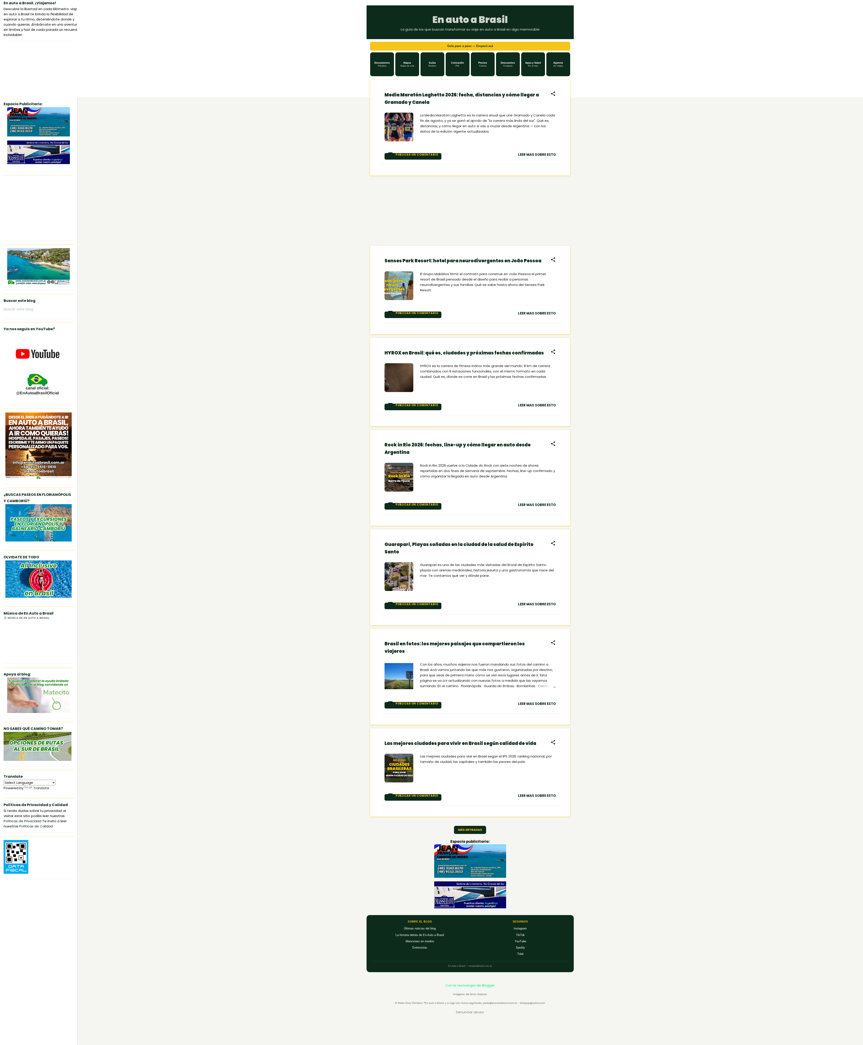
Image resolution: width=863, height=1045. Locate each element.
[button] (382, 64)
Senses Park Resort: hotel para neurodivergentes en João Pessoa (463, 261)
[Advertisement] (470, 210)
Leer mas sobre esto (537, 154)
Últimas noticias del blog (420, 928)
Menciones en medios (420, 941)
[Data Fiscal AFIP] (16, 872)
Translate (41, 788)
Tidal (520, 954)
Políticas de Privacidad (22, 821)
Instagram (520, 928)
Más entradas (470, 830)
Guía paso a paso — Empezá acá (470, 46)
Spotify (520, 947)
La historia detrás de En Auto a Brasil (420, 935)
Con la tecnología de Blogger (470, 985)
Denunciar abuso (470, 1012)
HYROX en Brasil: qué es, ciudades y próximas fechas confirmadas (464, 353)
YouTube (520, 941)
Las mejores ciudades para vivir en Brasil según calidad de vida (460, 743)
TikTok (520, 935)
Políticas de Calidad (36, 826)
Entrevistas (419, 947)
